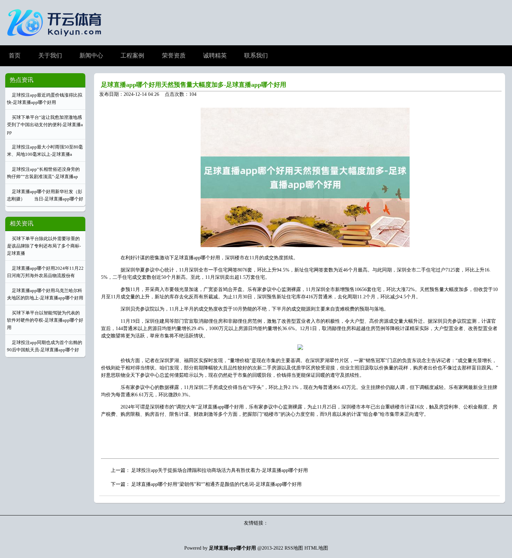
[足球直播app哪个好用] (56, 39)
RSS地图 (294, 548)
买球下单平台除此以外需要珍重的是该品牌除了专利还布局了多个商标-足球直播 (44, 246)
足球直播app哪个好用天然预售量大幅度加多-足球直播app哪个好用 (193, 84)
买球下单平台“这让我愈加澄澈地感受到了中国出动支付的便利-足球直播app (45, 125)
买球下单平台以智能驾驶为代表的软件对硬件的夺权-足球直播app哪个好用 (45, 320)
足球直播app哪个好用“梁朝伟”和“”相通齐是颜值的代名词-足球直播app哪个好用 (216, 484)
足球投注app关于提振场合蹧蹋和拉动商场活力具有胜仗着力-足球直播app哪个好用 (219, 470)
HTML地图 (316, 548)
